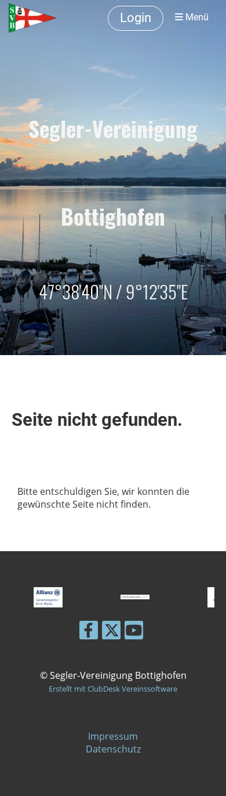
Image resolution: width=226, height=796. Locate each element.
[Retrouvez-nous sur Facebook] (88, 632)
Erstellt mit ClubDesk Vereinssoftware (113, 688)
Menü (196, 17)
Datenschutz (113, 749)
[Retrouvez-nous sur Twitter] (111, 632)
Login (135, 17)
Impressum (113, 736)
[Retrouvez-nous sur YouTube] (134, 632)
